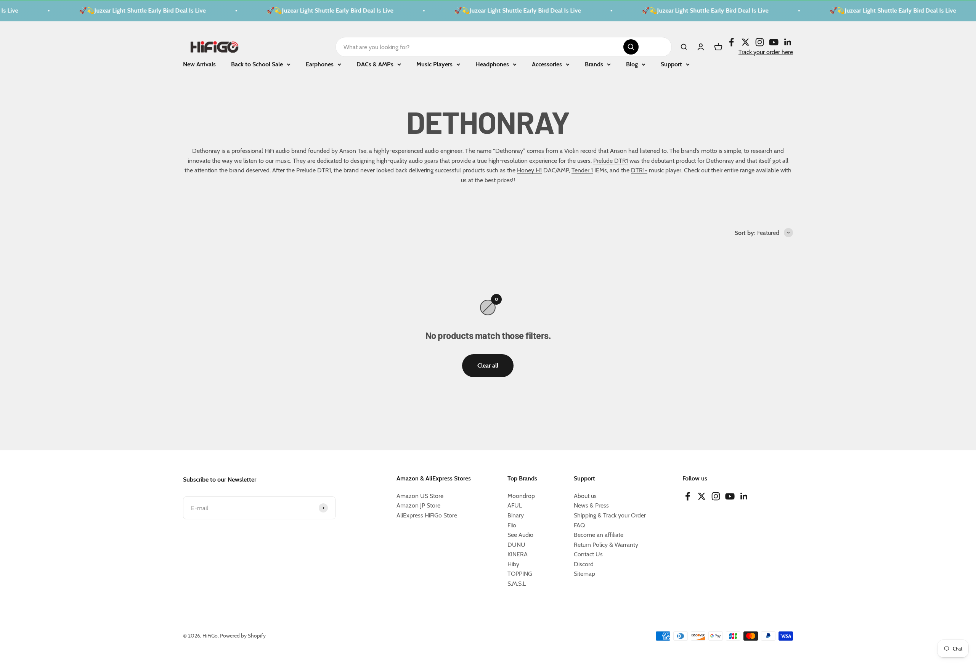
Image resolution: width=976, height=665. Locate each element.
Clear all (487, 365)
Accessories (547, 64)
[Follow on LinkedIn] (788, 42)
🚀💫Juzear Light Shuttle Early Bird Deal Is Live (131, 10)
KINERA (517, 554)
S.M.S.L (516, 583)
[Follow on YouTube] (774, 42)
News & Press (591, 505)
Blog (632, 64)
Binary (515, 515)
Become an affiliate (598, 534)
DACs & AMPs (374, 64)
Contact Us (588, 554)
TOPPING (519, 573)
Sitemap (584, 573)
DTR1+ (639, 170)
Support (671, 64)
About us (585, 496)
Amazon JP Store (418, 505)
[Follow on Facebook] (731, 42)
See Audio (520, 534)
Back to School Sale (257, 64)
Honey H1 (529, 170)
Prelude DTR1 (610, 160)
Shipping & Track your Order (610, 515)
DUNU (516, 544)
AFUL (514, 505)
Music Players (434, 64)
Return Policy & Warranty (606, 544)
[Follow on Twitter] (745, 42)
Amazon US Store (419, 496)
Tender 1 (582, 170)
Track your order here (765, 51)
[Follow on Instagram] (759, 42)
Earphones (320, 64)
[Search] (631, 47)
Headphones (492, 64)
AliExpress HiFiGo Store (426, 515)
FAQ (579, 525)
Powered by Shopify (243, 635)
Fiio (511, 525)
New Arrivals (199, 64)
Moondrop (521, 496)
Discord (584, 564)
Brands (594, 64)
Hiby (513, 564)
